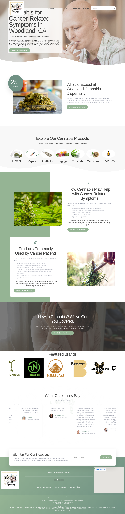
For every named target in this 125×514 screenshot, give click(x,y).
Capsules (93, 161)
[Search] (114, 8)
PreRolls (47, 161)
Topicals (77, 161)
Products (50, 8)
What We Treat (63, 8)
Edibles (62, 162)
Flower (16, 161)
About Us (76, 8)
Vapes (32, 161)
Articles (86, 8)
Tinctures (108, 161)
